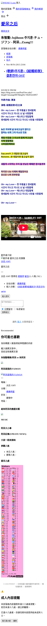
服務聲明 (28, 587)
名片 (8, 60)
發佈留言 (5, 312)
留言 (27, 276)
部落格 (9, 57)
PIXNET (12, 584)
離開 (15, 621)
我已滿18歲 (6, 621)
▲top (3, 291)
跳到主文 (5, 31)
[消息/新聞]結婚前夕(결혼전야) (31, 287)
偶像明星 (22, 48)
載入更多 (5, 296)
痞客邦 (21, 276)
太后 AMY (6, 261)
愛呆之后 (9, 24)
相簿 (8, 54)
